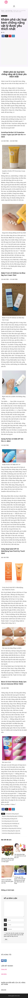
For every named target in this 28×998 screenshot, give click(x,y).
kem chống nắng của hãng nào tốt (9, 818)
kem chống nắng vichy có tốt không (10, 826)
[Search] (25, 2)
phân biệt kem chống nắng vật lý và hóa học (11, 828)
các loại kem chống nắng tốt (12, 813)
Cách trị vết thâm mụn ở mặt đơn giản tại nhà (7, 881)
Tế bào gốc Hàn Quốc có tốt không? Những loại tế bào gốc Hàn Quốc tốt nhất (19, 880)
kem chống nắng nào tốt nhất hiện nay (10, 823)
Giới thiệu (4, 974)
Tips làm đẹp (8, 10)
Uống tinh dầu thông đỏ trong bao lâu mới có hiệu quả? (7, 860)
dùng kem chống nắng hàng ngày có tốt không (12, 816)
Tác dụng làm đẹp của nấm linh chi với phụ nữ (20, 856)
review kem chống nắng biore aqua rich (11, 830)
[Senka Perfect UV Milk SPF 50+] (14, 450)
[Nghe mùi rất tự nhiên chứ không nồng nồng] (14, 371)
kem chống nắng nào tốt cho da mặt (10, 821)
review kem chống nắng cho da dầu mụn (11, 833)
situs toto (3, 989)
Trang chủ (4, 969)
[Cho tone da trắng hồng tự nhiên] (14, 628)
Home (2, 10)
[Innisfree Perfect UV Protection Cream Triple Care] (14, 146)
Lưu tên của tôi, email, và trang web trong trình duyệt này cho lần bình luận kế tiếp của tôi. (14, 934)
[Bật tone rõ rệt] (14, 737)
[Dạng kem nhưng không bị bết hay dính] (14, 205)
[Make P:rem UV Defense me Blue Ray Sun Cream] (14, 284)
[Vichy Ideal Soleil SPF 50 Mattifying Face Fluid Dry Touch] (14, 562)
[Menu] (2, 2)
